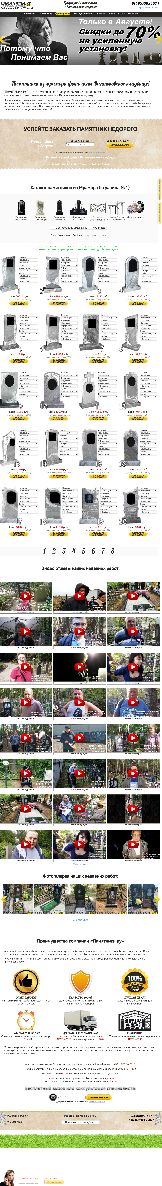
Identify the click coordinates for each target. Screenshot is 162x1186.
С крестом (90, 235)
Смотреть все (80, 864)
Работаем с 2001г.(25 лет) (17, 8)
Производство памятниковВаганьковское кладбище (80, 5)
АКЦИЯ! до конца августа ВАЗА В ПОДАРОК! (40, 1178)
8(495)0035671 (145, 3)
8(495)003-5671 (142, 1116)
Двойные (78, 235)
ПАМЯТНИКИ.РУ (16, 3)
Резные (102, 235)
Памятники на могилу (13, 5)
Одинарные (64, 235)
